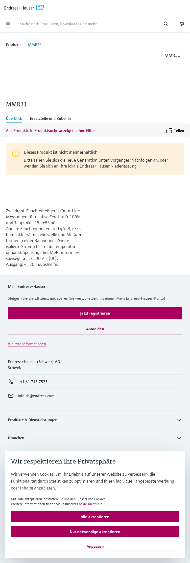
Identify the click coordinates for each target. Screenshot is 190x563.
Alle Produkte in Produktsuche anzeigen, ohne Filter (50, 130)
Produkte (14, 44)
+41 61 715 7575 (33, 381)
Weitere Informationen (27, 343)
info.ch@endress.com (36, 395)
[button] (95, 313)
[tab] (16, 118)
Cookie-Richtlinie (89, 504)
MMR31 (35, 44)
